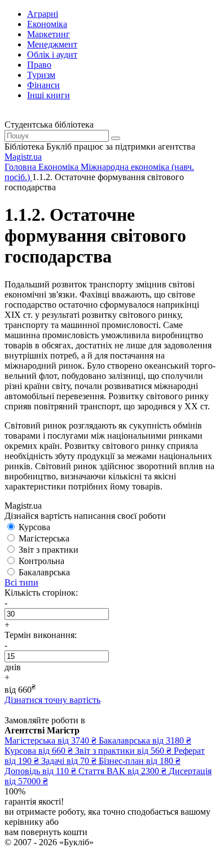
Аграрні (42, 14)
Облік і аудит (52, 54)
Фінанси (43, 85)
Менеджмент (52, 44)
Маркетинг (48, 34)
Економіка (47, 24)
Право (39, 64)
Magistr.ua (23, 156)
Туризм (41, 75)
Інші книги (48, 95)
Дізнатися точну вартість (52, 700)
